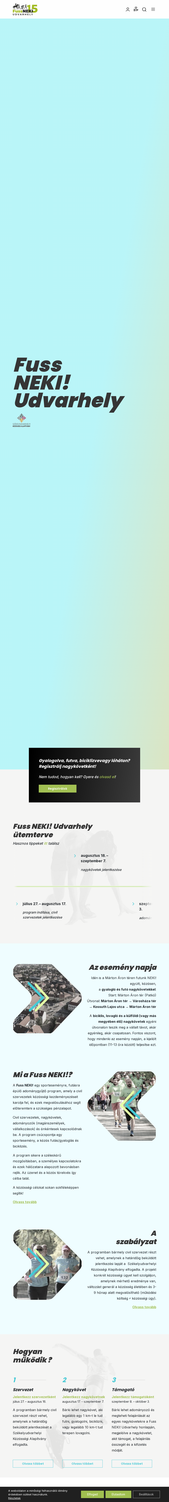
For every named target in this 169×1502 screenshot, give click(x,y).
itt (45, 843)
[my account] (127, 9)
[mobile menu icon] (153, 9)
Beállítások (146, 1494)
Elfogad (92, 1494)
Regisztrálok (57, 789)
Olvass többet (33, 1464)
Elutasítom (118, 1494)
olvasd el (107, 777)
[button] (136, 9)
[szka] (21, 420)
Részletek (14, 1498)
